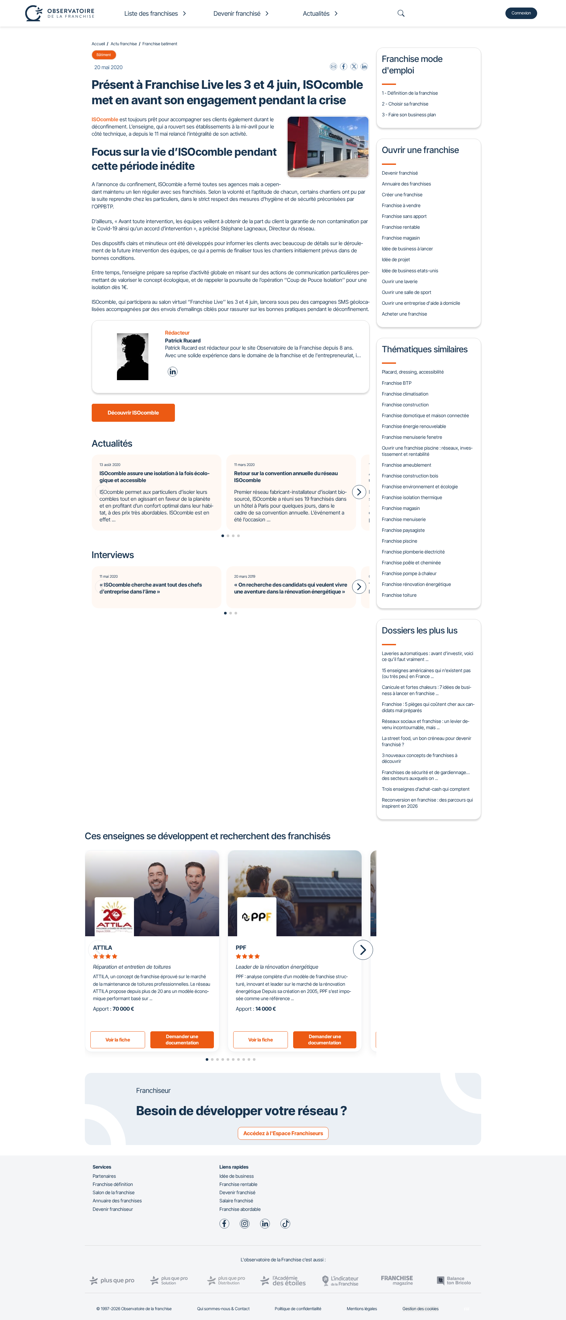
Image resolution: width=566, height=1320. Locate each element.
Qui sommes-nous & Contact (223, 1308)
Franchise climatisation (405, 394)
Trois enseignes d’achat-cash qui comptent (426, 789)
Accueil (98, 43)
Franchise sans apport (404, 216)
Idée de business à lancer (407, 248)
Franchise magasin (401, 238)
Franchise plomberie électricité (413, 551)
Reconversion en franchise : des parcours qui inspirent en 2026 (427, 803)
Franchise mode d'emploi (412, 64)
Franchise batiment (159, 43)
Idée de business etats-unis (410, 270)
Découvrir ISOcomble (133, 412)
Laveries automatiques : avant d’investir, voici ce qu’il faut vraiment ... (427, 656)
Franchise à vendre (401, 205)
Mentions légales (362, 1308)
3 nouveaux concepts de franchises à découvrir (419, 758)
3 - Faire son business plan (409, 114)
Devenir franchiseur (113, 1209)
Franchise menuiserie (404, 519)
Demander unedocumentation (182, 1039)
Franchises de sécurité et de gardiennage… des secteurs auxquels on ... (426, 775)
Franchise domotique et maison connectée (425, 415)
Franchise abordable (240, 1209)
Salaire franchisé (236, 1200)
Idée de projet (396, 259)
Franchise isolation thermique (412, 497)
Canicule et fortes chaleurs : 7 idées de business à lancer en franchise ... (426, 690)
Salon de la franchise (114, 1192)
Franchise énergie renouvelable (414, 426)
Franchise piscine (399, 541)
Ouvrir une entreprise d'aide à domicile (421, 303)
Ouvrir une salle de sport (406, 292)
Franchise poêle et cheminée (411, 562)
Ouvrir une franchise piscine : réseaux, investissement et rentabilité (427, 451)
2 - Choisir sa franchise (405, 104)
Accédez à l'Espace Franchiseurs (283, 1133)
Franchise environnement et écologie (420, 486)
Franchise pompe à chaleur (409, 573)
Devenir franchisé (400, 173)
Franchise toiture (399, 595)
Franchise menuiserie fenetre (412, 437)
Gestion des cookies (421, 1308)
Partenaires (104, 1176)
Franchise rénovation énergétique (416, 584)
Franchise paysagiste (403, 530)
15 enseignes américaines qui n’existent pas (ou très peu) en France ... (426, 673)
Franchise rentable (401, 227)
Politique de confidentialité (298, 1308)
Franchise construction (405, 404)
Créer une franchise (402, 194)
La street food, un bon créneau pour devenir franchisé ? (426, 741)
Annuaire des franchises (406, 183)
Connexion (521, 12)
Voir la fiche (117, 1039)
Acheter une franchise (404, 314)
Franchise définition (113, 1184)
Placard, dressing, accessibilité (413, 372)
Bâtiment (104, 54)
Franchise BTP (396, 383)
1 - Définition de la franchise (410, 93)
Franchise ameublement (406, 465)
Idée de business (236, 1176)
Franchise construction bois (410, 475)
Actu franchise (124, 43)
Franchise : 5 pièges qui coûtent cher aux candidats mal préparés (428, 707)
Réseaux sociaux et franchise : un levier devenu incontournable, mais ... (425, 724)
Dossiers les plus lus (420, 630)
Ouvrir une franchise (420, 150)
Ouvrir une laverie (400, 281)
